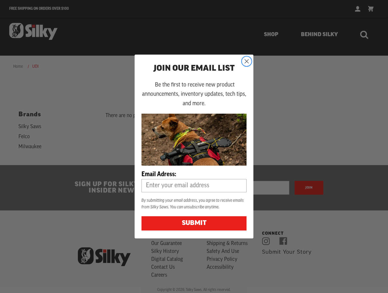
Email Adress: (158, 174)
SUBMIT (194, 223)
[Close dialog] (246, 61)
